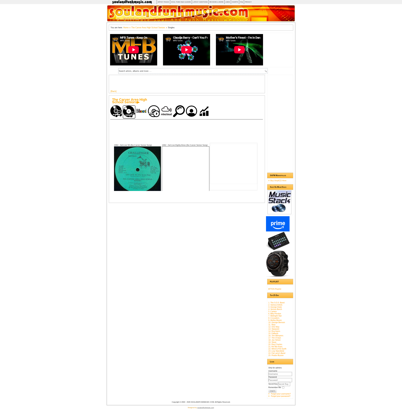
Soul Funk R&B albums (181, 2)
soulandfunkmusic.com (205, 407)
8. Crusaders (273, 318)
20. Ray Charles (275, 344)
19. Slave (272, 342)
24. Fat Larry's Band (276, 353)
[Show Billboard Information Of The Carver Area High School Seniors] (141, 111)
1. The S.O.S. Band (276, 303)
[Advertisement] (168, 84)
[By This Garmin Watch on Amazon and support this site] (278, 277)
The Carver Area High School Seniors (148, 27)
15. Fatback (273, 333)
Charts (235, 2)
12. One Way (273, 327)
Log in (272, 391)
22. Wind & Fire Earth (277, 349)
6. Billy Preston (274, 314)
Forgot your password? (281, 396)
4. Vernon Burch (275, 309)
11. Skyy (271, 325)
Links (227, 2)
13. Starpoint (273, 329)
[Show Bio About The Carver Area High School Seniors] (192, 111)
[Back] (114, 91)
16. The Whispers (275, 336)
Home (126, 27)
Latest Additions (200, 2)
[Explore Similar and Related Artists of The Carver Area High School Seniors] (179, 111)
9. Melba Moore (275, 320)
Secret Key (273, 384)
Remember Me (274, 387)
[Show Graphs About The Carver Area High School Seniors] (204, 111)
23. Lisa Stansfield (276, 351)
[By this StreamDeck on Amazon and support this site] (278, 249)
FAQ (241, 2)
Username (272, 371)
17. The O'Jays (274, 338)
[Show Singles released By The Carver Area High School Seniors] (129, 111)
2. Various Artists (275, 305)
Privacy (248, 2)
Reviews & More (216, 2)
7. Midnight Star (275, 316)
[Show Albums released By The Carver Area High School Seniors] (116, 111)
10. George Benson (276, 322)
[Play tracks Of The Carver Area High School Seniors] (154, 111)
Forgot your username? (281, 394)
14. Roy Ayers (274, 331)
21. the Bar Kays (275, 347)
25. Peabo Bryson (276, 355)
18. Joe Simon (274, 340)
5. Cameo (272, 311)
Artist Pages (163, 2)
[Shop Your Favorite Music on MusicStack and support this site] (279, 213)
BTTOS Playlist (274, 289)
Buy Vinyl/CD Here (278, 181)
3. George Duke (275, 307)
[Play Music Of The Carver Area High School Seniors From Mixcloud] (166, 111)
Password (272, 377)
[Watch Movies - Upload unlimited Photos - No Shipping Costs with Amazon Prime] (278, 231)
